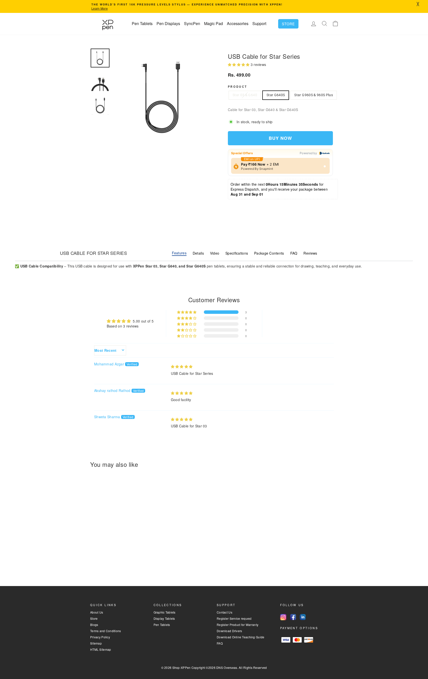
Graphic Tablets (165, 612)
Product (237, 87)
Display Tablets (164, 618)
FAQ (293, 253)
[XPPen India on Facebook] (293, 617)
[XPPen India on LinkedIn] (303, 617)
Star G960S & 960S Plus (313, 95)
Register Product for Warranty (237, 624)
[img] (181, 366)
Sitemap (96, 643)
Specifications (236, 253)
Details (198, 253)
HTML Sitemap (100, 649)
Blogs (94, 624)
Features (179, 252)
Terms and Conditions (105, 631)
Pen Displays (168, 23)
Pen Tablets (142, 23)
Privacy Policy (100, 637)
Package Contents (269, 253)
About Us (96, 612)
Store (288, 23)
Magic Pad (213, 23)
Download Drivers (229, 631)
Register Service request (234, 618)
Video (214, 253)
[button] (239, 64)
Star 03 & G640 (245, 95)
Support (259, 23)
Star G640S (276, 95)
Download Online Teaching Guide (240, 637)
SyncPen (192, 23)
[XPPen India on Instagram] (283, 617)
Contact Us (224, 612)
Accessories (237, 23)
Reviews (310, 253)
